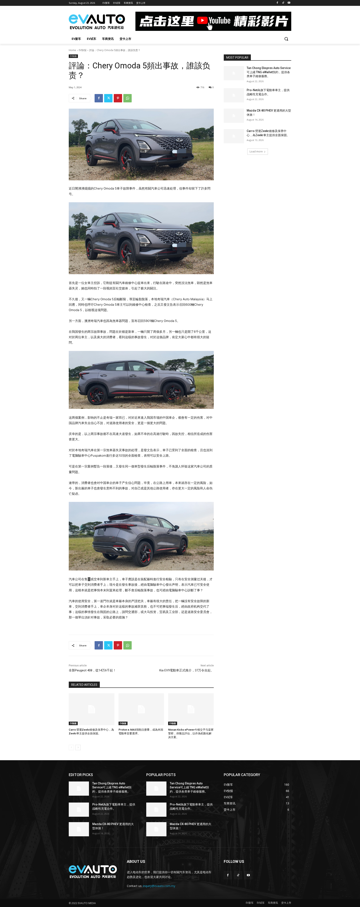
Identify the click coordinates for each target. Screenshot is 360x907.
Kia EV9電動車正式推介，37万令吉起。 (186, 670)
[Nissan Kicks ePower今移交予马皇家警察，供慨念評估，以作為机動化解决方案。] (191, 709)
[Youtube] (288, 3)
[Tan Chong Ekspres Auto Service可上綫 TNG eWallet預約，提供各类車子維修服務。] (234, 73)
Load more (256, 151)
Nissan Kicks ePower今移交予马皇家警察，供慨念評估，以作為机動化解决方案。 (191, 733)
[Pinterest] (118, 98)
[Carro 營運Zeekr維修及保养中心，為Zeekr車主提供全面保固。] (91, 709)
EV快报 (82, 50)
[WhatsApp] (127, 98)
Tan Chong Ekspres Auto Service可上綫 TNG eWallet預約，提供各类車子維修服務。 (269, 72)
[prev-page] (71, 747)
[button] (286, 39)
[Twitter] (108, 98)
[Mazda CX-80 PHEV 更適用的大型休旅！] (234, 116)
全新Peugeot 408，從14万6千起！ (92, 670)
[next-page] (78, 747)
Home (72, 50)
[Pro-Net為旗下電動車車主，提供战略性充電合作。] (234, 95)
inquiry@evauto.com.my (159, 886)
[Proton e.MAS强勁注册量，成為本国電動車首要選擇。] (141, 709)
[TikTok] (283, 3)
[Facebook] (277, 3)
